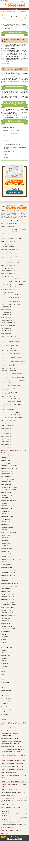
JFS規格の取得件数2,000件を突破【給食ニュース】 (13, 792)
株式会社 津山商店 (6, 562)
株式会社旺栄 (5, 580)
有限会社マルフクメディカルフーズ (10, 583)
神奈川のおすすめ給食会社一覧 (9, 336)
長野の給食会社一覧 (6, 309)
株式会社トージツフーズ (9, 151)
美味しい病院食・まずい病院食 (9, 772)
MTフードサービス (6, 695)
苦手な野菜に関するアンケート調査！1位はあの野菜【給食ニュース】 (15, 814)
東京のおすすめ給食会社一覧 (8, 292)
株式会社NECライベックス (8, 599)
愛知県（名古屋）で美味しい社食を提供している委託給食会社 (10, 365)
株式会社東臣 (5, 658)
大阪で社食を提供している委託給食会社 (8, 389)
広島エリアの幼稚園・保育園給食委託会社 (12, 414)
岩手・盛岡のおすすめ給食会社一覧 (10, 246)
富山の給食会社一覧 (6, 330)
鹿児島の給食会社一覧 (7, 320)
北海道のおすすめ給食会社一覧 (9, 226)
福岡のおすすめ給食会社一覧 (8, 423)
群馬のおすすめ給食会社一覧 (8, 273)
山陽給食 (4, 639)
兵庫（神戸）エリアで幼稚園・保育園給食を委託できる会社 (12, 374)
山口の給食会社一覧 (6, 433)
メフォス (6, 157)
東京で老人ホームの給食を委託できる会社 (12, 294)
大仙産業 (4, 642)
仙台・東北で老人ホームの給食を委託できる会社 (8, 252)
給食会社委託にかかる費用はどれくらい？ (11, 746)
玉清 (3, 674)
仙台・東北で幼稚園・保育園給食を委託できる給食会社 (10, 256)
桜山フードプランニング (7, 668)
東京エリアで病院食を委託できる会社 (11, 304)
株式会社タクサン (6, 620)
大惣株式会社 (5, 545)
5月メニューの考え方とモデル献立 (10, 727)
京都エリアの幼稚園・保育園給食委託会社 (12, 398)
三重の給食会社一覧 (6, 447)
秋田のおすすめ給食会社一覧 (8, 244)
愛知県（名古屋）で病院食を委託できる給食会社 (13, 361)
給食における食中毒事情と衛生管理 (10, 733)
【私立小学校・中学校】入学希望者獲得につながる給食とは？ (13, 776)
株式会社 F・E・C (6, 660)
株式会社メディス (6, 551)
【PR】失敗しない (12, 838)
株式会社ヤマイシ (6, 513)
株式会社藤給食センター (7, 567)
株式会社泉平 (5, 540)
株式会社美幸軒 (5, 503)
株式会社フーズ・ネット (7, 495)
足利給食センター (6, 682)
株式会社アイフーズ (6, 492)
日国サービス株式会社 (7, 535)
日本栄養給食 (5, 636)
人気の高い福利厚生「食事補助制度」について (12, 766)
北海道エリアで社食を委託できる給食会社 (12, 236)
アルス (3, 711)
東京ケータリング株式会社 (8, 602)
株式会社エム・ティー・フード (9, 596)
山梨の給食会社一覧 (6, 306)
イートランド (5, 714)
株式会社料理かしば (6, 497)
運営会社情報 (4, 834)
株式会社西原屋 (5, 524)
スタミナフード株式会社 (7, 554)
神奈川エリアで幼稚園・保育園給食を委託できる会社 (11, 342)
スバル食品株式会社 (6, 476)
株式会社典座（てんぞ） (7, 508)
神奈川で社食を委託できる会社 (9, 348)
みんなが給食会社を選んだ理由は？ (10, 738)
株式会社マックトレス (7, 556)
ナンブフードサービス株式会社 (9, 570)
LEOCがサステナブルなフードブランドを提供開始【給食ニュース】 (14, 818)
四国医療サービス (6, 666)
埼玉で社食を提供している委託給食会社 (11, 286)
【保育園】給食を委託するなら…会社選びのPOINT (13, 760)
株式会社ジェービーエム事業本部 (9, 487)
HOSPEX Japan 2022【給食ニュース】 (11, 804)
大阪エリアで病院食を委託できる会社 (11, 385)
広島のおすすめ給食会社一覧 (8, 409)
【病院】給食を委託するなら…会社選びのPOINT (13, 769)
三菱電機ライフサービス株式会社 (9, 604)
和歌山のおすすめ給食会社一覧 (9, 407)
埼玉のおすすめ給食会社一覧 (8, 276)
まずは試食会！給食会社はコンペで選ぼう (11, 751)
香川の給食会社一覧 (6, 439)
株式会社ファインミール (7, 612)
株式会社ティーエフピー (7, 471)
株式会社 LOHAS (6, 460)
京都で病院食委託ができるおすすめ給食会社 (12, 404)
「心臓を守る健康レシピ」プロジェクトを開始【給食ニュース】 (14, 801)
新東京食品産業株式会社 (7, 519)
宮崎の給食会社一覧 (6, 317)
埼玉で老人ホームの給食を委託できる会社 (12, 278)
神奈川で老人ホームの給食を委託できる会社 (12, 338)
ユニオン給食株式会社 (7, 455)
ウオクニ (4, 719)
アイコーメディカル (6, 698)
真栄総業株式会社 (6, 618)
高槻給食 (4, 634)
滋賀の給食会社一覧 (6, 444)
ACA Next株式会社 (6, 463)
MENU (15, 9)
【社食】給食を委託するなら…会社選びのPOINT (13, 763)
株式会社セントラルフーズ (8, 521)
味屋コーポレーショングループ (9, 652)
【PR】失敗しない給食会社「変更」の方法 (11, 830)
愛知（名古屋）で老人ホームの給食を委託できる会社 (11, 354)
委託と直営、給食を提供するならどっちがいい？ (13, 741)
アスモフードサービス (7, 709)
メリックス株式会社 (6, 588)
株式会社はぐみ (5, 457)
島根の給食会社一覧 (6, 431)
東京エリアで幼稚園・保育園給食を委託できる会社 (10, 298)
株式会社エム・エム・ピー (8, 578)
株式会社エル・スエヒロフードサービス (11, 559)
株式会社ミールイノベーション (9, 615)
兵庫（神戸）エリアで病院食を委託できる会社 (13, 377)
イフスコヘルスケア (6, 717)
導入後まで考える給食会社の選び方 (4, 0)
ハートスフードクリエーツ (8, 644)
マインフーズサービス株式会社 (9, 628)
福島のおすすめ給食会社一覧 (8, 265)
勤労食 (5, 154)
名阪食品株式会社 (6, 631)
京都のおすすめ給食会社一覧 (8, 396)
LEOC (3, 687)
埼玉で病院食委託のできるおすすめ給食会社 (12, 284)
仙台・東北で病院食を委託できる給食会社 (12, 260)
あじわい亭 (4, 706)
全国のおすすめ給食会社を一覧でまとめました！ (13, 223)
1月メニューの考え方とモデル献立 (10, 730)
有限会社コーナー (6, 623)
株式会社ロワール (6, 655)
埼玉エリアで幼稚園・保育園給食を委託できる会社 (14, 281)
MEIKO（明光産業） (6, 690)
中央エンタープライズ (7, 647)
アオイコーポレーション (7, 703)
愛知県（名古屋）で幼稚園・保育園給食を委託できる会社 (12, 358)
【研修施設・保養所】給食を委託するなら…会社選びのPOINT (13, 785)
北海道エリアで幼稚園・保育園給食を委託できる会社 (11, 232)
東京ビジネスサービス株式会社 (9, 607)
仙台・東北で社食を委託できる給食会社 (11, 262)
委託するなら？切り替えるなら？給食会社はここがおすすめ (13, 451)
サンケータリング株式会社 (8, 479)
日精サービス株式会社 (7, 564)
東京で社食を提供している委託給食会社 (11, 301)
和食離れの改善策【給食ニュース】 (10, 795)
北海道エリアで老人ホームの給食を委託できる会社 (14, 229)
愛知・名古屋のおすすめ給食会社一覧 (10, 350)
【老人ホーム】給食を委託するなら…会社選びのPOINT (13, 756)
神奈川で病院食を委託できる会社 (10, 345)
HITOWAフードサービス (7, 685)
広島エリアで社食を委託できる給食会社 (11, 412)
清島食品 (4, 650)
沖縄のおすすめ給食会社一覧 (8, 425)
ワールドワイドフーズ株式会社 (9, 532)
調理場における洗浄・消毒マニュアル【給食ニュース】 (14, 798)
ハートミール (5, 677)
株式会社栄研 (5, 537)
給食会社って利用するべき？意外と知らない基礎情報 (13, 724)
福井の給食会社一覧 (6, 333)
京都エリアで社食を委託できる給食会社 (11, 401)
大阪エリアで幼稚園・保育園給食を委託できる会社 (10, 393)
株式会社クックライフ (7, 610)
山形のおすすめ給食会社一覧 (8, 325)
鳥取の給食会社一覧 (6, 428)
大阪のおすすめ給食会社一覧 (8, 382)
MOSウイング (5, 693)
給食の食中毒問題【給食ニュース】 (10, 827)
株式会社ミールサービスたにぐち (9, 468)
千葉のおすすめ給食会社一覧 (8, 289)
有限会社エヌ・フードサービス (9, 500)
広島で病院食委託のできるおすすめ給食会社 (12, 417)
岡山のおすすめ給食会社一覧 (8, 420)
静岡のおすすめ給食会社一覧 (8, 368)
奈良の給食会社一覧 (6, 441)
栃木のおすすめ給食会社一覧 (8, 270)
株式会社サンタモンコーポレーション (10, 505)
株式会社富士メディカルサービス (9, 529)
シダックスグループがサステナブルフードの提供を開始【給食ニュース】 (14, 810)
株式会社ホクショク (6, 543)
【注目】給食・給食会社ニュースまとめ (11, 789)
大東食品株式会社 (6, 511)
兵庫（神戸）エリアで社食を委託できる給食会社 (13, 380)
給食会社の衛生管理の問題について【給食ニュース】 (14, 824)
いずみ (3, 679)
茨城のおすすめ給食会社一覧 (8, 268)
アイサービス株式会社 (7, 701)
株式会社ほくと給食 (6, 481)
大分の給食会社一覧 (6, 314)
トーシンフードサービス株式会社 (9, 489)
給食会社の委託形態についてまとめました (11, 743)
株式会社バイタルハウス (7, 626)
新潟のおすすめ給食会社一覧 (8, 322)
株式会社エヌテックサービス (8, 575)
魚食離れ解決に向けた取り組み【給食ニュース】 (13, 822)
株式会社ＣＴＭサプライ (7, 527)
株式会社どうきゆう (6, 591)
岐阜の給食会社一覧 (6, 312)
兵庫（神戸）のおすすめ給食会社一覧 (10, 370)
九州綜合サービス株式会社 (8, 594)
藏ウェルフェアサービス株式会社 (9, 586)
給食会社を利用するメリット (8, 735)
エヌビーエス (5, 663)
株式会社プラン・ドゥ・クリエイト (10, 465)
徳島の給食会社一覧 (6, 436)
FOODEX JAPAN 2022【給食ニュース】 (11, 807)
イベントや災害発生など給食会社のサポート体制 (13, 749)
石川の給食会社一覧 (6, 328)
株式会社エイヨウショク (7, 473)
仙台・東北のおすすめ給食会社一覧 (10, 249)
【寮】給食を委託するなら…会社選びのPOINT (12, 781)
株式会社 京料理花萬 (6, 484)
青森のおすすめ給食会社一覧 (8, 241)
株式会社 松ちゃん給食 (7, 548)
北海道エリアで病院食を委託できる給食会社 (12, 238)
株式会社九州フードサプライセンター (10, 572)
